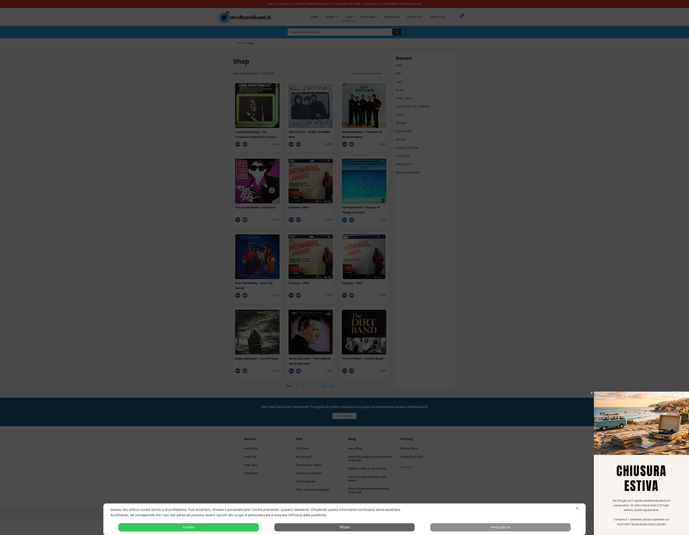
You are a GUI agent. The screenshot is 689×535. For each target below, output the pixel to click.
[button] (591, 393)
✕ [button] (577, 508)
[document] (344, 267)
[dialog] (344, 519)
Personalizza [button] (500, 527)
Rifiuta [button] (344, 527)
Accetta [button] (188, 527)
